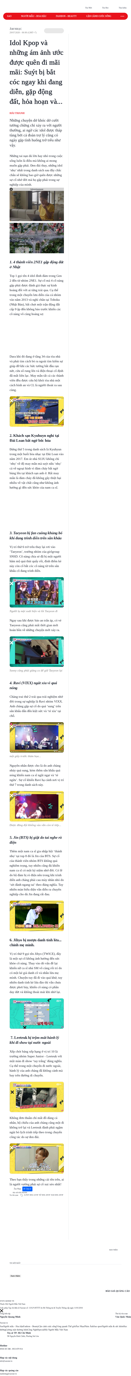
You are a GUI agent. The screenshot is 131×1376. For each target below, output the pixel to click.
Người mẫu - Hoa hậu (33, 16)
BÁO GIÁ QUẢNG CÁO (118, 1291)
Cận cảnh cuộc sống (98, 16)
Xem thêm (15, 1276)
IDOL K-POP (34, 1195)
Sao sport (98, 1326)
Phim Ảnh (89, 1326)
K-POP (26, 1195)
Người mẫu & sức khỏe (112, 1326)
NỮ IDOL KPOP (44, 1195)
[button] (54, 30)
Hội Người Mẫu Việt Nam (56, 1330)
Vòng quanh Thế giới (66, 1326)
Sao (9, 16)
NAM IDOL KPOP (57, 1195)
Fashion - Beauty (66, 16)
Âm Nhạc (16, 29)
